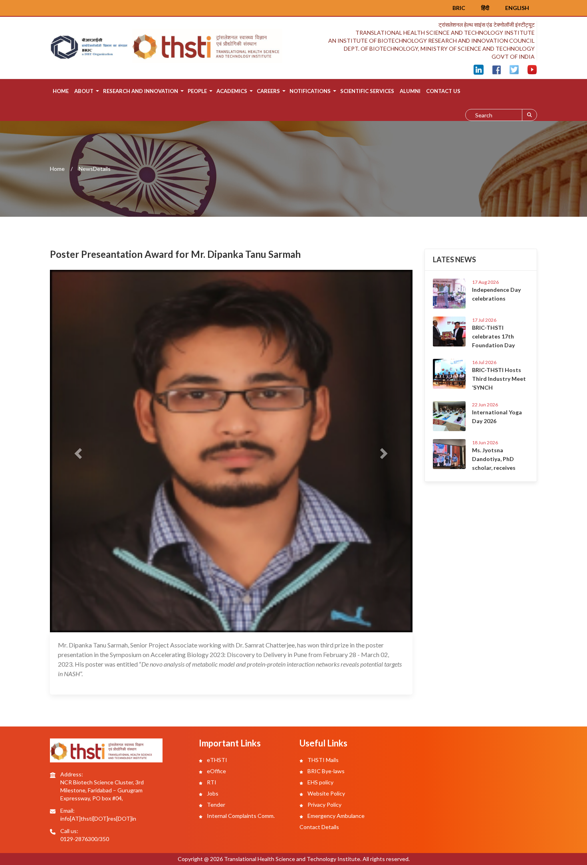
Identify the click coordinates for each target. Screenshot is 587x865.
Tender (215, 804)
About (83, 91)
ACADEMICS (231, 91)
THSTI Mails (322, 759)
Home (61, 91)
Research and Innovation (140, 91)
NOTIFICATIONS (310, 91)
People (197, 91)
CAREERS (268, 91)
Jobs (212, 793)
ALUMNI (410, 91)
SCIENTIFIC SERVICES (367, 91)
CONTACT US (443, 91)
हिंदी (485, 7)
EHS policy (319, 782)
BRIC (458, 7)
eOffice (216, 771)
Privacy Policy (323, 804)
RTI (211, 782)
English (517, 7)
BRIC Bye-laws (325, 771)
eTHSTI (216, 759)
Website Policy (325, 793)
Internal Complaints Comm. (240, 815)
